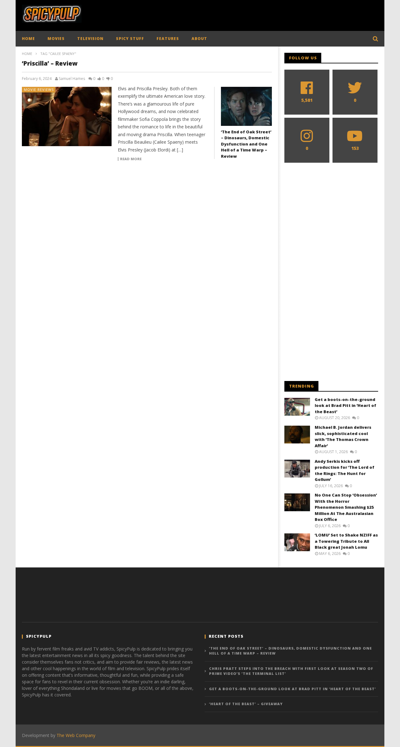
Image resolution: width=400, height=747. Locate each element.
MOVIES (56, 38)
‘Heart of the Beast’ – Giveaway (246, 703)
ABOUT (199, 38)
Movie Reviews (39, 89)
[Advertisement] (264, 14)
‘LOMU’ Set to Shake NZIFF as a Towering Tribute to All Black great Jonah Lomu (346, 541)
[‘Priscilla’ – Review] (67, 116)
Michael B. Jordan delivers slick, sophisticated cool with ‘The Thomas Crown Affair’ (343, 436)
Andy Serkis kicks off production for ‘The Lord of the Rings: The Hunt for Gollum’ (344, 470)
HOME (28, 38)
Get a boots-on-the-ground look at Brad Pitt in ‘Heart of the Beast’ (345, 405)
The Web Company (76, 735)
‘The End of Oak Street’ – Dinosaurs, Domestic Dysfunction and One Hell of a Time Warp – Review (246, 144)
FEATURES (168, 38)
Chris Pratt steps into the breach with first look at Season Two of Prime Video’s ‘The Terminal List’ (291, 671)
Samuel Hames (72, 78)
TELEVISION (90, 38)
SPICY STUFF (130, 38)
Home (27, 53)
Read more (131, 159)
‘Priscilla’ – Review (50, 63)
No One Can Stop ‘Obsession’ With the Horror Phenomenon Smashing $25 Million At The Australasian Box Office (346, 507)
